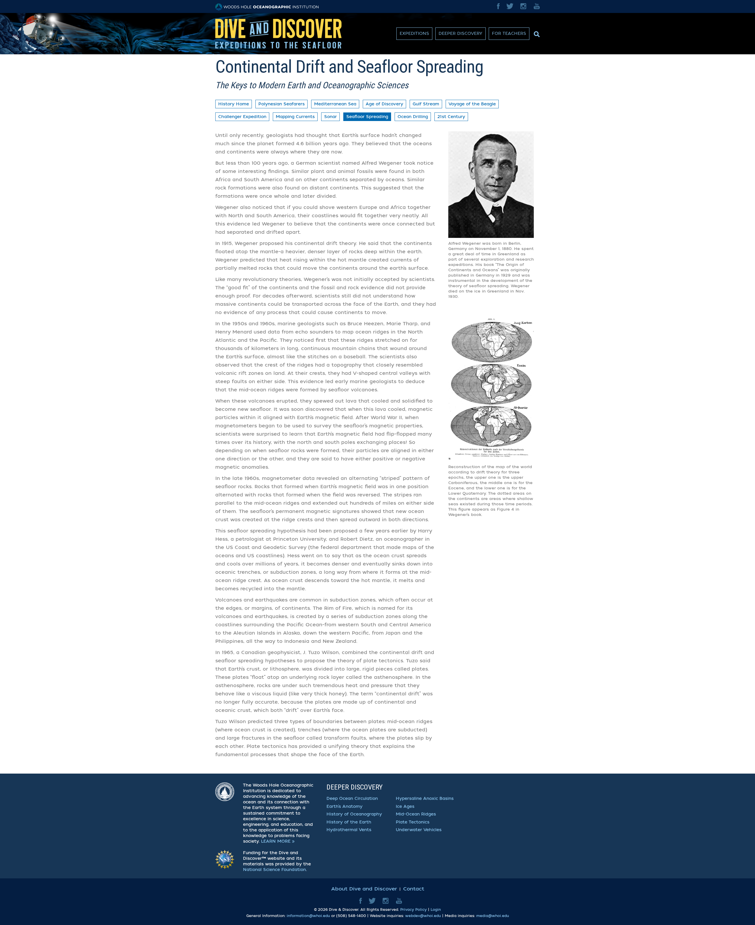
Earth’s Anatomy (344, 806)
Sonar (330, 117)
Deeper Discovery (460, 33)
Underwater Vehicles (418, 830)
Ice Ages (405, 806)
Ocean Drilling (413, 117)
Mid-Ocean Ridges (416, 814)
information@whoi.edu (308, 915)
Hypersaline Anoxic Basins (425, 798)
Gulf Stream (426, 104)
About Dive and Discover (364, 888)
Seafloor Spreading (367, 117)
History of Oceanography (354, 814)
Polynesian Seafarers (281, 104)
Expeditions (414, 33)
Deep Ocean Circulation (352, 798)
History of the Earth (348, 822)
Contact (413, 888)
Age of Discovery (384, 104)
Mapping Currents (295, 117)
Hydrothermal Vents (348, 830)
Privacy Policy (413, 909)
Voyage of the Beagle (472, 104)
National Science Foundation (274, 869)
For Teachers (509, 33)
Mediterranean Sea (335, 104)
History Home (233, 104)
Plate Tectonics (412, 822)
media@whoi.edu (492, 915)
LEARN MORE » (278, 841)
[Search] (536, 32)
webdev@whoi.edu (423, 915)
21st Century (451, 117)
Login (436, 909)
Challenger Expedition (242, 117)
